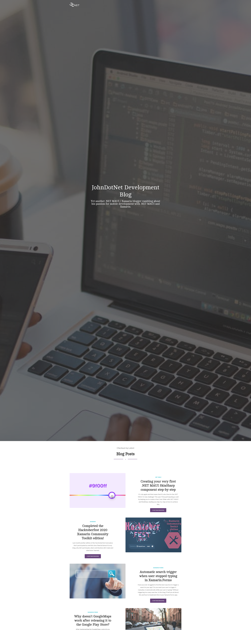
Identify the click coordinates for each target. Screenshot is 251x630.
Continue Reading (158, 510)
